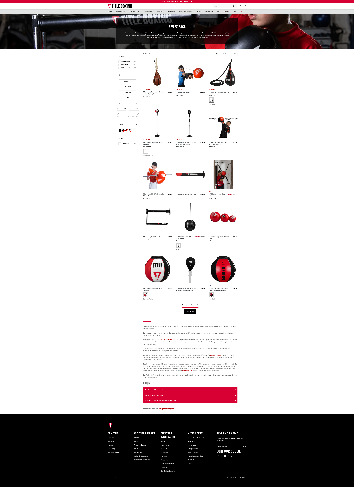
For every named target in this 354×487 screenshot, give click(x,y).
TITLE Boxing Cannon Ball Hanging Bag (183, 237)
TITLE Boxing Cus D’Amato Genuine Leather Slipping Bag (153, 93)
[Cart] (245, 6)
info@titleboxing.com (166, 409)
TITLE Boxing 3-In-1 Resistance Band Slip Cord (154, 195)
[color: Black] (178, 245)
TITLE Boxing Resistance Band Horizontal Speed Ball (218, 143)
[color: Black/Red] (211, 100)
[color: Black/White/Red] (146, 151)
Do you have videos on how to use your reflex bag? (160, 400)
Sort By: (215, 53)
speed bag (161, 340)
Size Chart (164, 467)
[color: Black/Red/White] (146, 295)
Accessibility (242, 477)
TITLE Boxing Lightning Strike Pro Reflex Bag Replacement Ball (186, 289)
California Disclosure (141, 456)
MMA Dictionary (193, 452)
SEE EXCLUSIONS (148, 1)
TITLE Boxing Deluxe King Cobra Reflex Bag (152, 143)
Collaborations (165, 445)
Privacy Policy (233, 477)
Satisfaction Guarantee (168, 471)
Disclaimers (138, 452)
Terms (226, 477)
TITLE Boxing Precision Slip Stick (186, 194)
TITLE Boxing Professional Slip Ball (219, 92)
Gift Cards (164, 456)
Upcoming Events (113, 452)
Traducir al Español (140, 445)
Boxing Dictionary (193, 449)
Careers (110, 445)
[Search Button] (234, 6)
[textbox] (122, 108)
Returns (136, 441)
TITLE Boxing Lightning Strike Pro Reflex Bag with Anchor (186, 143)
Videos (190, 463)
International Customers (142, 460)
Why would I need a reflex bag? (154, 395)
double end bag (172, 340)
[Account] (241, 6)
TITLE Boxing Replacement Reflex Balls (219, 237)
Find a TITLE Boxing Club (196, 438)
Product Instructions (167, 464)
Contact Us (137, 438)
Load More (190, 311)
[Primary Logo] (120, 6)
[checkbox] (128, 62)
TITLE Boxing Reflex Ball (183, 92)
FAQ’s (136, 449)
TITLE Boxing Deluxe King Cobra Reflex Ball (152, 289)
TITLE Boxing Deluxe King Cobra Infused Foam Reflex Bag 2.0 (218, 289)
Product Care (165, 460)
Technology (164, 452)
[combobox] (225, 6)
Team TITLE (191, 441)
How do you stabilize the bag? (154, 390)
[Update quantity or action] (158, 1)
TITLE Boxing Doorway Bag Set (217, 195)
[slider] (118, 114)
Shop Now (148, 1)
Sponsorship (192, 445)
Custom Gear (165, 449)
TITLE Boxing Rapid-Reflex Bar (152, 237)
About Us (111, 438)
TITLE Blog (111, 449)
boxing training (215, 355)
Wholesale (111, 441)
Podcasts (191, 460)
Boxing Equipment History (196, 456)
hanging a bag (187, 371)
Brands (163, 441)
